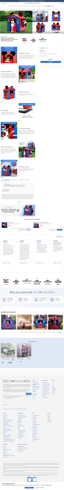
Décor (19, 427)
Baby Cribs (5, 416)
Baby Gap (5, 418)
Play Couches (35, 427)
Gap (45, 6)
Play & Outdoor (18, 9)
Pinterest (53, 391)
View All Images (54, 31)
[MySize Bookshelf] (24, 350)
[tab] (5, 180)
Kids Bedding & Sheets (22, 430)
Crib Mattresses (6, 424)
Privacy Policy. (49, 485)
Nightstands (20, 421)
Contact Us (44, 396)
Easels (34, 419)
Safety (14, 6)
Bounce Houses (35, 433)
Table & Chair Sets (21, 425)
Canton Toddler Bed (5, 358)
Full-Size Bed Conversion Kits (23, 447)
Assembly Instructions (46, 384)
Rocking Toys (35, 428)
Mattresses (38, 9)
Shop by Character (21, 436)
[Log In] (60, 4)
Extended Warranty (45, 390)
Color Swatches (45, 397)
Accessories (49, 9)
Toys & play (35, 416)
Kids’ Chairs (20, 424)
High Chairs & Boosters (7, 449)
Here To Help (19, 6)
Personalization (55, 9)
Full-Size (48, 415)
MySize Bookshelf (21, 358)
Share (60, 31)
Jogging (48, 416)
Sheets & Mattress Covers (7, 425)
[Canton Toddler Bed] (8, 350)
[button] (42, 48)
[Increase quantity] (61, 227)
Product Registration (46, 388)
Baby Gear (33, 9)
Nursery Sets (5, 415)
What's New (38, 6)
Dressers (19, 419)
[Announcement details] (24, 409)
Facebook (54, 389)
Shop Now (51, 62)
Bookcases (5, 431)
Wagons (28, 9)
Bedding (43, 9)
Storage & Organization (7, 434)
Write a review (59, 236)
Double (48, 418)
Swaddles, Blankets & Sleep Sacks (9, 440)
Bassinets (4, 427)
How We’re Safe (35, 382)
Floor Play (34, 436)
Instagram (54, 388)
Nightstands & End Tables (7, 430)
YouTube (53, 392)
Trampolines (35, 430)
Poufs (34, 440)
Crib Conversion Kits (6, 437)
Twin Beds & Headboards (22, 416)
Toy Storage (35, 421)
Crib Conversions (26, 6)
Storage (19, 422)
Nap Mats (19, 437)
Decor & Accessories (6, 428)
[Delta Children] (17, 381)
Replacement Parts (45, 387)
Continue (29, 393)
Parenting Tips (33, 6)
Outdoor (34, 422)
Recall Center (35, 389)
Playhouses (34, 418)
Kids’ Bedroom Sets (21, 415)
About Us (10, 6)
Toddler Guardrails (21, 446)
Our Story (34, 393)
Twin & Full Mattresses (22, 431)
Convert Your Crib (45, 385)
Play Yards (5, 451)
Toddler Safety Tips (36, 387)
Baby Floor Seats (6, 454)
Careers (34, 398)
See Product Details (21, 229)
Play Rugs (34, 431)
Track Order (44, 394)
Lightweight (49, 419)
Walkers (4, 452)
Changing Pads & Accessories (8, 439)
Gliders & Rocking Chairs (7, 421)
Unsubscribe (5, 404)
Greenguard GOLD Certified (36, 384)
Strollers (24, 9)
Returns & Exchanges (46, 393)
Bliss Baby (48, 6)
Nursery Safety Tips (36, 386)
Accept (29, 487)
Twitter (53, 394)
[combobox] (9, 3)
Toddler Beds (20, 418)
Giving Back (35, 394)
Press (33, 396)
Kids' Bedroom (11, 9)
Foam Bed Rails (20, 433)
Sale (53, 382)
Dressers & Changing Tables (8, 419)
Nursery (6, 9)
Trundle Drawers (6, 436)
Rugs (4, 433)
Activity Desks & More (36, 424)
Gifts (42, 6)
